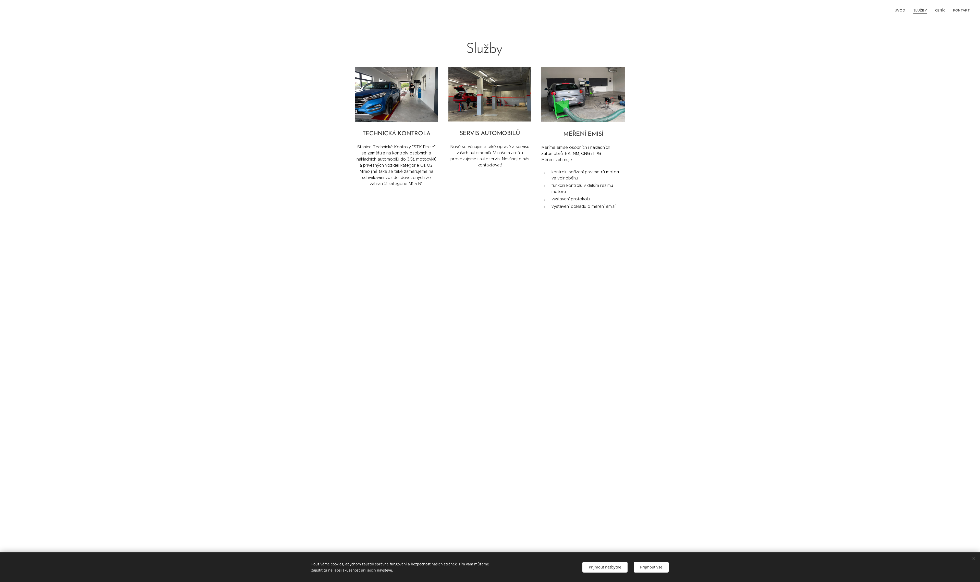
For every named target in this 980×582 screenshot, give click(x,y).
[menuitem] (901, 10)
